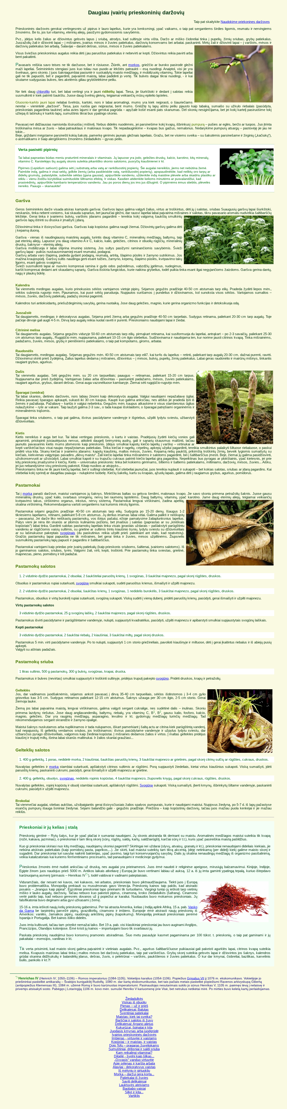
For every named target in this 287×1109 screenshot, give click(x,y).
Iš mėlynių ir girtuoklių (134, 1070)
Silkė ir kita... (134, 1092)
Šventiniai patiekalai (134, 1013)
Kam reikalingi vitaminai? (134, 1052)
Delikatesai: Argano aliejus (134, 1024)
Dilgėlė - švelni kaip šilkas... (134, 1056)
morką (27, 493)
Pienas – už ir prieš (134, 1006)
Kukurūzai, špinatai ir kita (134, 1027)
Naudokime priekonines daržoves (245, 22)
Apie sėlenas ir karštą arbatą (134, 1063)
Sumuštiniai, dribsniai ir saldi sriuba (134, 1049)
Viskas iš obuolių (134, 1002)
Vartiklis (134, 1096)
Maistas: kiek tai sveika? (134, 1016)
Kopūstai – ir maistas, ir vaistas (134, 1042)
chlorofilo (43, 91)
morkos (133, 65)
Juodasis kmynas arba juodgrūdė (134, 1031)
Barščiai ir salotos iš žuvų (134, 1020)
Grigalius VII (195, 978)
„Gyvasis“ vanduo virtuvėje (134, 1060)
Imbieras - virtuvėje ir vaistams (134, 1038)
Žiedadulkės (134, 999)
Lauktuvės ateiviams (134, 1085)
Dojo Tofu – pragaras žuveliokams (134, 1045)
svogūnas (67, 778)
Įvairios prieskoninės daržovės (134, 1034)
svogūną (82, 583)
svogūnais (67, 533)
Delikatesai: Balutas (134, 1009)
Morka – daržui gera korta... (134, 1074)
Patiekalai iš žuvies (134, 1078)
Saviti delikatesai (134, 1081)
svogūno (162, 678)
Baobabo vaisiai (134, 1088)
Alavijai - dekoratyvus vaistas (134, 1067)
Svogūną (146, 785)
